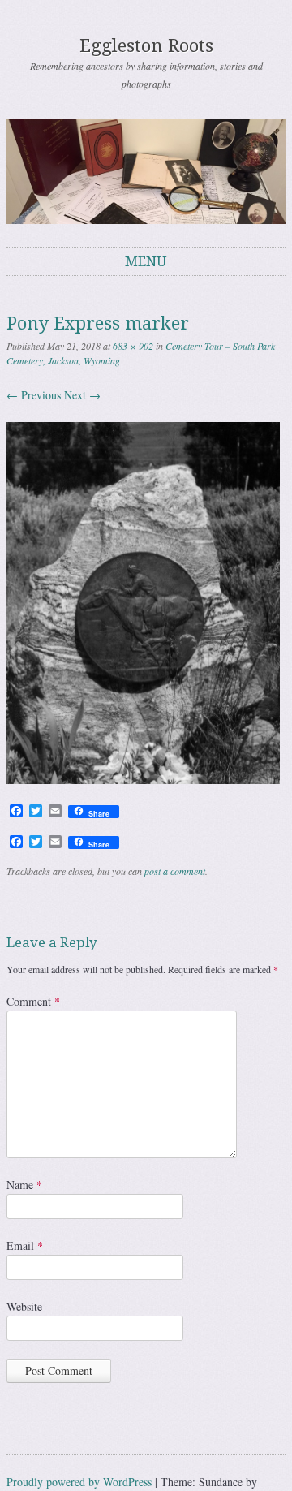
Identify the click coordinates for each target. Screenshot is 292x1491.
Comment (33, 1001)
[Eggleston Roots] (146, 171)
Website (24, 1306)
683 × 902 (133, 345)
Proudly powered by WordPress (79, 1481)
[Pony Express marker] (143, 779)
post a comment (174, 870)
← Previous (33, 395)
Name (24, 1184)
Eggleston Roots (146, 46)
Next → (82, 395)
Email (24, 1245)
